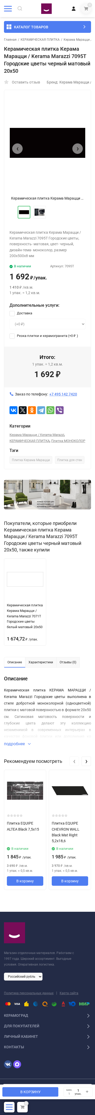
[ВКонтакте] (13, 410)
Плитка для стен (69, 460)
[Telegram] (41, 410)
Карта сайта (69, 993)
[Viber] (60, 410)
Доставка (24, 313)
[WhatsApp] (50, 410)
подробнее (15, 743)
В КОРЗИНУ (30, 1092)
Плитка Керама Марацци (31, 460)
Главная (10, 39)
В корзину (25, 881)
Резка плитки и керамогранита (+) (47, 336)
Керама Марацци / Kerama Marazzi (37, 435)
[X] (23, 410)
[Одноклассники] (32, 410)
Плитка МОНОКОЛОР (68, 441)
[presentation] (17, 148)
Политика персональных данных (29, 993)
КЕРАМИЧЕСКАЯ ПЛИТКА (40, 39)
